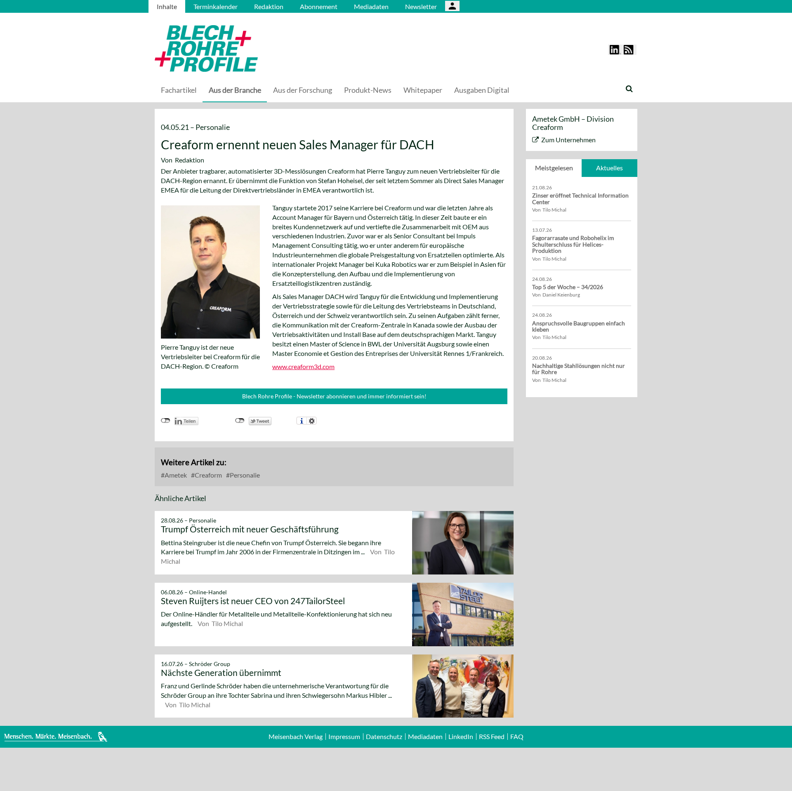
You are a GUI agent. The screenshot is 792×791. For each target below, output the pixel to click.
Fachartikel (179, 89)
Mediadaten (371, 6)
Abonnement (318, 6)
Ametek (175, 475)
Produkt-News (367, 89)
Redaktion (268, 6)
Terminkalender (215, 6)
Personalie (244, 475)
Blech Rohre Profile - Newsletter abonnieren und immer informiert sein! (334, 396)
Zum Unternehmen (568, 140)
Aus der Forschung (302, 89)
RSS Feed (491, 736)
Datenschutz (384, 736)
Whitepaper (422, 89)
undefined (165, 420)
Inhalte (167, 6)
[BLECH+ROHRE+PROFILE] (258, 48)
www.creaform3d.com (303, 366)
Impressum (344, 736)
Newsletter (421, 6)
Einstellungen (311, 421)
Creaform (207, 475)
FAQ (516, 736)
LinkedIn (460, 736)
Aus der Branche (235, 89)
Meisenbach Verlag (296, 736)
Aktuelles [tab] (609, 168)
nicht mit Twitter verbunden (240, 420)
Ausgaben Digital (481, 89)
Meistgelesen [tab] (554, 168)
